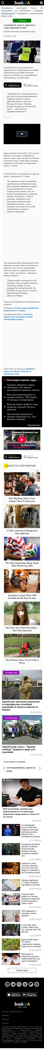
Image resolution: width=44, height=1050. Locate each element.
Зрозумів (22, 21)
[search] (3, 2)
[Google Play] (30, 994)
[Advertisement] (22, 238)
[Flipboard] (30, 984)
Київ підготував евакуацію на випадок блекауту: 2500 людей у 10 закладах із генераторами (22, 397)
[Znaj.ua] (22, 3)
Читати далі (22, 970)
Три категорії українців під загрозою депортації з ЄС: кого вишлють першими (21, 416)
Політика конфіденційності (12, 1011)
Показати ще (34, 425)
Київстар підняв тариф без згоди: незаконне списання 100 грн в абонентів (22, 407)
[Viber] (19, 984)
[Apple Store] (14, 994)
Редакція (5, 1019)
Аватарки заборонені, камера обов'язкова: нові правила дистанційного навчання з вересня (23, 387)
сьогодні (11, 288)
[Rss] (7, 984)
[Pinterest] (36, 984)
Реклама (5, 1015)
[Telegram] (13, 984)
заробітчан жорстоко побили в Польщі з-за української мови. (19, 371)
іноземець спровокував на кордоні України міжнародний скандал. (18, 317)
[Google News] (24, 984)
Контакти (5, 1023)
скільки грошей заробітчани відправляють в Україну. (21, 309)
